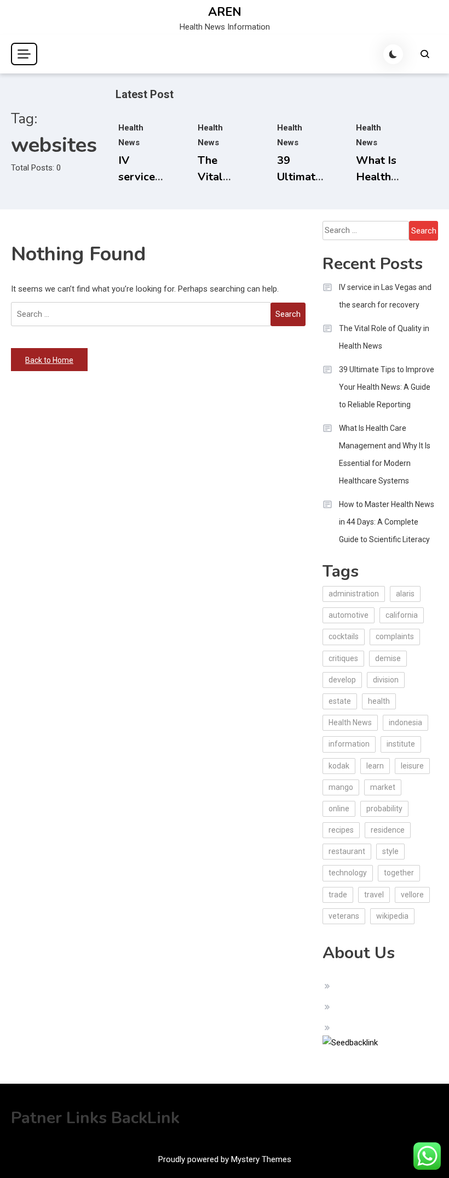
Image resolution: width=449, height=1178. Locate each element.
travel (374, 894)
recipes (341, 830)
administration (354, 593)
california (401, 615)
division (386, 679)
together (399, 872)
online (339, 808)
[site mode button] (393, 54)
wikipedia (392, 916)
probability (384, 808)
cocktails (344, 636)
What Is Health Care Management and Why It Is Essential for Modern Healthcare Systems (384, 454)
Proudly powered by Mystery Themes (224, 1159)
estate (340, 701)
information (349, 743)
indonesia (405, 722)
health (379, 701)
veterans (344, 916)
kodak (339, 765)
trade (338, 894)
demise (388, 658)
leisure (412, 765)
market (382, 787)
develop (342, 679)
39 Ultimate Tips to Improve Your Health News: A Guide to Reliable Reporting (386, 387)
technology (348, 872)
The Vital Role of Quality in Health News (384, 337)
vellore (412, 894)
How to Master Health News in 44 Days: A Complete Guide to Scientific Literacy (386, 522)
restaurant (347, 851)
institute (401, 743)
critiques (343, 658)
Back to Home (49, 360)
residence (388, 830)
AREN (224, 12)
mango (341, 787)
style (390, 851)
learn (375, 765)
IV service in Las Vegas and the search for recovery (385, 296)
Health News (350, 722)
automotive (349, 615)
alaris (405, 593)
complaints (395, 636)
